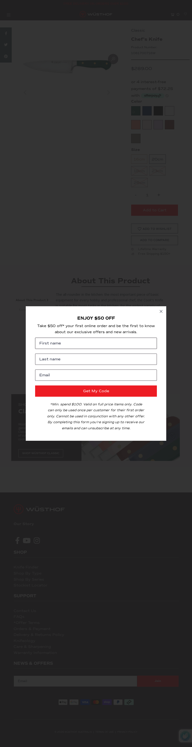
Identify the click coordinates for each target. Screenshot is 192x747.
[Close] (161, 311)
